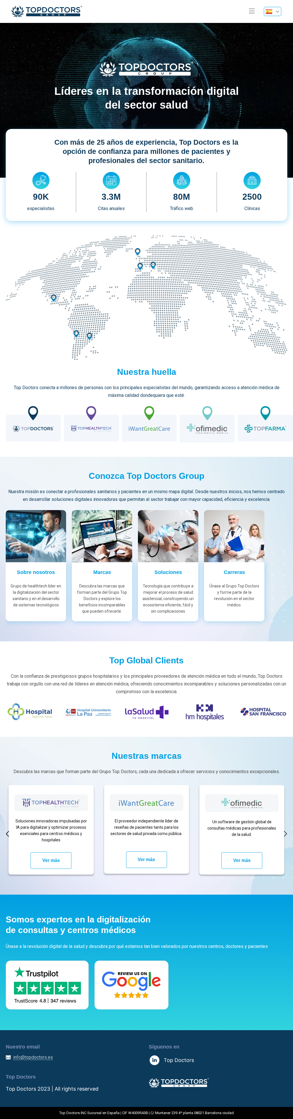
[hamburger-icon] (251, 11)
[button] (7, 833)
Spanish (272, 11)
